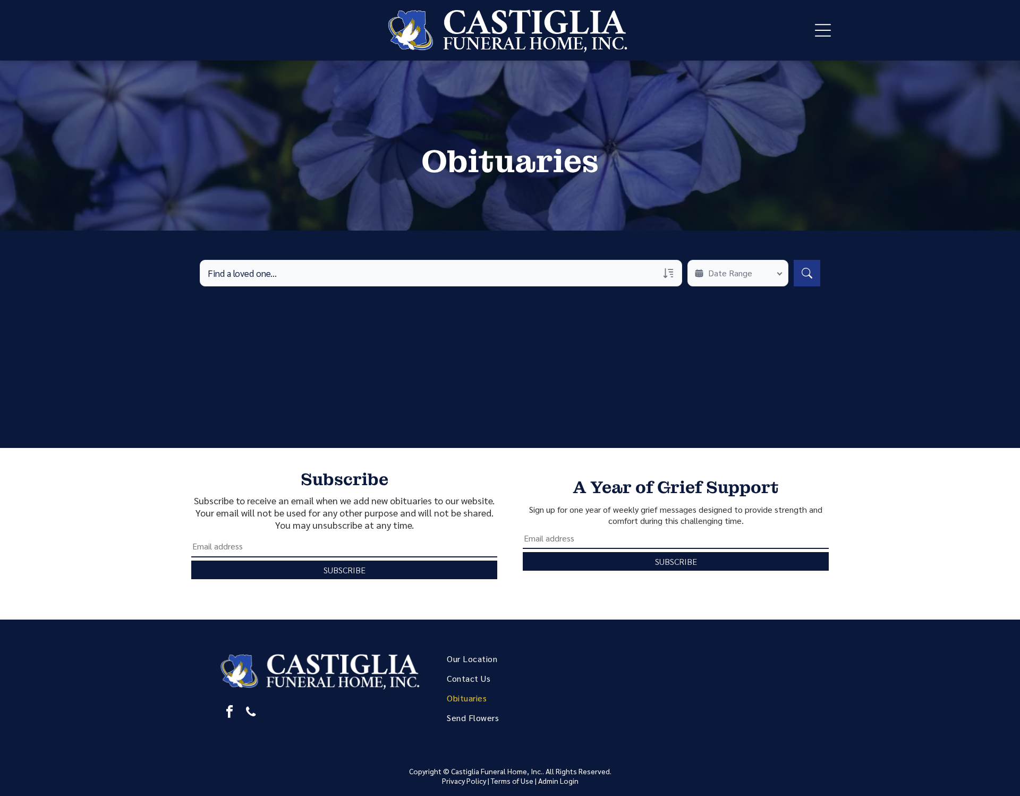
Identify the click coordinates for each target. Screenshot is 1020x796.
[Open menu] (823, 30)
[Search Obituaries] (807, 273)
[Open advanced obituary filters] (668, 273)
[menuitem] (523, 658)
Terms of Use (512, 780)
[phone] (250, 713)
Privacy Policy (464, 780)
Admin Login (558, 780)
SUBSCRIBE (345, 569)
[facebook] (229, 713)
